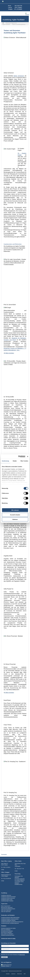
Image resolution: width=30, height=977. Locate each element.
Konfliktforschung (18, 884)
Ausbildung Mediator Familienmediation (10, 919)
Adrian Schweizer (19, 76)
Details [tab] (15, 461)
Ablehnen (15, 519)
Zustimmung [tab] (5, 461)
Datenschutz (22, 954)
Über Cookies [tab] (24, 461)
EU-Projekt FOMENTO (19, 880)
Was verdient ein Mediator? (7, 933)
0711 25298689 (18, 9)
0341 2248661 (18, 7)
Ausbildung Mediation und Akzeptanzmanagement (12, 921)
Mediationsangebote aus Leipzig (8, 928)
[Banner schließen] (27, 456)
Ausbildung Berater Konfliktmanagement (10, 923)
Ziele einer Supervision (6, 910)
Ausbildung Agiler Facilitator (7, 900)
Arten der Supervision (6, 911)
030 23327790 (18, 5)
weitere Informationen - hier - (12, 350)
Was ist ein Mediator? (6, 929)
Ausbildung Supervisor (6, 895)
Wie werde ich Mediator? (6, 932)
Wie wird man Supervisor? (7, 907)
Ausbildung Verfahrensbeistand (8, 898)
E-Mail (2, 869)
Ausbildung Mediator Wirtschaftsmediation (10, 917)
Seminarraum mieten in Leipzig (8, 938)
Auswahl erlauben (15, 514)
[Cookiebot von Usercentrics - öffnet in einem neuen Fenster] (18, 456)
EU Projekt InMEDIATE (20, 878)
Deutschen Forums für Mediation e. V (15, 348)
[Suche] (27, 14)
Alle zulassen (15, 510)
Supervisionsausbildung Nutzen (8, 908)
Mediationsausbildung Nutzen (7, 935)
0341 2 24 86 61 (6, 867)
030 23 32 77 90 (20, 868)
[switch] (26, 493)
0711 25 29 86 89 (7, 878)
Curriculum (4, 854)
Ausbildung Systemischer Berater (8, 896)
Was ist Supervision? (5, 906)
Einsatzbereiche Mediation (7, 931)
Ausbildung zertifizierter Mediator (8, 920)
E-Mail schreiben (9, 353)
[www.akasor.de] (3, 23)
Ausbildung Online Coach (6, 899)
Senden (4, 957)
